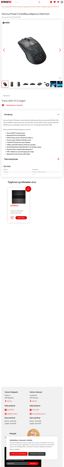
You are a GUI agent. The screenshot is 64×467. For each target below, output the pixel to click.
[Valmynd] (61, 2)
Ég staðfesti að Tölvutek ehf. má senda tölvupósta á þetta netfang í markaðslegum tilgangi (22, 459)
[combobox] (27, 2)
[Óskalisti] (55, 2)
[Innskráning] (51, 2)
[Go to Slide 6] (39, 84)
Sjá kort (9, 401)
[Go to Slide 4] (25, 84)
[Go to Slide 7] (46, 84)
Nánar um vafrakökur (15, 449)
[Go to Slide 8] (53, 84)
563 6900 (10, 410)
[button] (32, 50)
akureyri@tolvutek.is (39, 414)
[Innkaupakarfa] (58, 2)
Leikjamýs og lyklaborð (24, 7)
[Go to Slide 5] (32, 84)
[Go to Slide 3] (18, 84)
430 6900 (35, 410)
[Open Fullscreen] (60, 78)
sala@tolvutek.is (12, 414)
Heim (3, 7)
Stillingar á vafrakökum (37, 453)
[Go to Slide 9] (60, 84)
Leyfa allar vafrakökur (18, 453)
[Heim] (6, 2)
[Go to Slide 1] (5, 84)
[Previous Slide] (4, 50)
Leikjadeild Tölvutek (11, 7)
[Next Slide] (60, 50)
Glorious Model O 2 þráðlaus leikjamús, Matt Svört (45, 7)
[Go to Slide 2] (11, 84)
